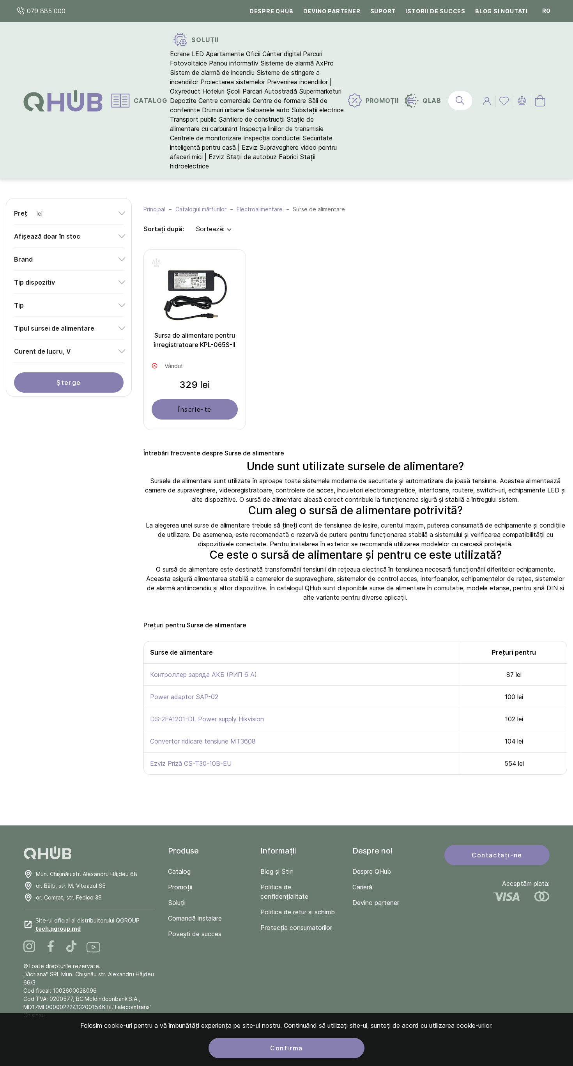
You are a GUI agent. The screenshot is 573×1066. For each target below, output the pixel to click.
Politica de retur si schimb (297, 912)
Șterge (69, 382)
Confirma (286, 1048)
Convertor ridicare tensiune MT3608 (203, 741)
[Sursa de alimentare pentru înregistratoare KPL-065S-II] (195, 294)
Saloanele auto (268, 110)
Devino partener (332, 11)
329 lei (194, 384)
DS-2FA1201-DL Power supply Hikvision (207, 719)
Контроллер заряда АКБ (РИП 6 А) (203, 674)
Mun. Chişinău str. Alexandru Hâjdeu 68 (86, 874)
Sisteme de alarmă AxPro (297, 63)
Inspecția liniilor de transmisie (282, 129)
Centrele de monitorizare (205, 138)
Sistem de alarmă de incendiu (212, 72)
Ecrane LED (187, 54)
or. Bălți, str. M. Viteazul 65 (71, 885)
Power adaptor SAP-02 (184, 697)
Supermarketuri (320, 91)
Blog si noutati (501, 11)
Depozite (183, 100)
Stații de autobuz (251, 157)
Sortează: (210, 229)
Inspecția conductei (272, 138)
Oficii (253, 54)
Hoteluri (213, 91)
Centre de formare (279, 100)
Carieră (362, 887)
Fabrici (288, 157)
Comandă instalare (195, 918)
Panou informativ (233, 63)
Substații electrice (318, 110)
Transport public (193, 119)
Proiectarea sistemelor (232, 82)
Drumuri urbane (223, 110)
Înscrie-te (195, 409)
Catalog (179, 871)
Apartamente (225, 54)
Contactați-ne (497, 855)
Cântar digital (281, 54)
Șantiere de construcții (252, 119)
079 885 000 (45, 11)
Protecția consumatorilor (296, 927)
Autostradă (280, 91)
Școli (233, 91)
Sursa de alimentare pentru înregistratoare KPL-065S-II (194, 340)
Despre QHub (271, 11)
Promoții (180, 887)
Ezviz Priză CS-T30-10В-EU (191, 763)
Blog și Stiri (276, 871)
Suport (383, 11)
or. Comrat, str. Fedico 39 (69, 897)
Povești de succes (194, 934)
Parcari (252, 91)
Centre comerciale (224, 100)
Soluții (177, 903)
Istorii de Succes (435, 11)
